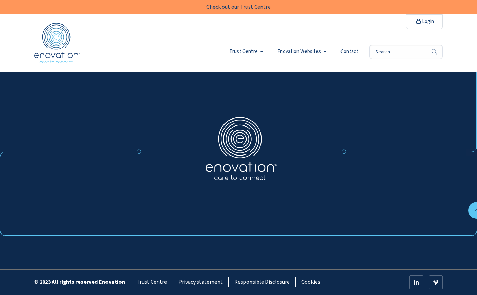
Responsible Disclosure (262, 282)
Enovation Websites (299, 52)
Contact (349, 52)
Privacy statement (200, 282)
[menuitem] (248, 52)
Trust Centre (243, 52)
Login (427, 21)
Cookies (310, 282)
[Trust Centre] (241, 148)
